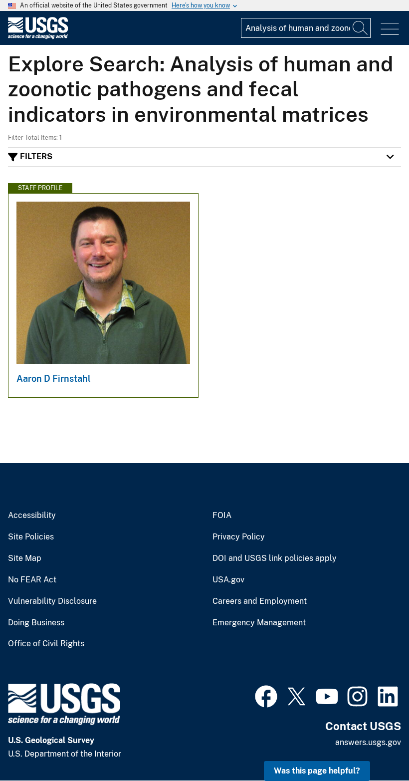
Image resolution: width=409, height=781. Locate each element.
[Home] (38, 36)
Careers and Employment (259, 601)
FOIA (221, 515)
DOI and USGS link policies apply (274, 558)
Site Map (24, 558)
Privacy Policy (238, 536)
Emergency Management (259, 622)
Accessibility (32, 515)
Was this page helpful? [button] (317, 771)
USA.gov (228, 579)
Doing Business (36, 622)
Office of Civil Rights (46, 643)
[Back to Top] (373, 745)
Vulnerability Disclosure (52, 601)
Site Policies (31, 536)
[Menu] (390, 29)
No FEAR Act (32, 579)
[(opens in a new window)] (266, 695)
